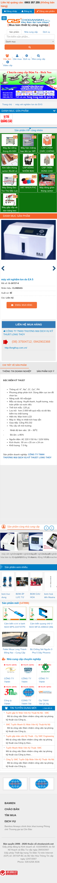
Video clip (7, 65)
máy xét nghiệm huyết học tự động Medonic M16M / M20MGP (25, 556)
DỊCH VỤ (10, 821)
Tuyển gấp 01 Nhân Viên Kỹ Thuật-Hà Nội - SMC (27, 713)
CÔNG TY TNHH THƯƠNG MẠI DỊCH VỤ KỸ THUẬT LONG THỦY (28, 333)
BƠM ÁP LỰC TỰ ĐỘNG (20, 596)
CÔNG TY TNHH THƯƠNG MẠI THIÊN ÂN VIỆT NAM (9, 680)
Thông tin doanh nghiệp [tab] (16, 371)
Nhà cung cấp (38, 59)
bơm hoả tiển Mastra (49, 595)
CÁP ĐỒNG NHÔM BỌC (28, 169)
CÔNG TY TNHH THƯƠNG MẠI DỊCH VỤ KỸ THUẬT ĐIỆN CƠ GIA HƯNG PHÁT (45, 680)
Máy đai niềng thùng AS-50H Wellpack (9, 150)
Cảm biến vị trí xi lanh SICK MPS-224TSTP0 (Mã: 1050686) (14, 625)
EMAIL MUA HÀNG (22, 305)
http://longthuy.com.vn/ (15, 347)
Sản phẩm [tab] (14, 32)
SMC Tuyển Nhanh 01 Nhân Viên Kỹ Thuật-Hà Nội (28, 724)
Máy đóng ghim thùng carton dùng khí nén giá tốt (47, 189)
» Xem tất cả (47, 708)
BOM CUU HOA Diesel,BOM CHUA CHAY (36, 596)
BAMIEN (10, 803)
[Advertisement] (28, 493)
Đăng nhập (11, 11)
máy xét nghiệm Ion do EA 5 (28, 104)
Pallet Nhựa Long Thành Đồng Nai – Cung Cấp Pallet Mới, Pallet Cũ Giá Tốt (14, 651)
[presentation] (46, 528)
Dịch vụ (26, 59)
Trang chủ (7, 104)
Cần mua (17, 59)
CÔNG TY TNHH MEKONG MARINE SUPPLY (26, 680)
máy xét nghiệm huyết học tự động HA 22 (40, 555)
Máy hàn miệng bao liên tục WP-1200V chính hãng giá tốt (28, 150)
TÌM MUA (10, 815)
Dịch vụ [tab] (46, 32)
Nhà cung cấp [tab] (31, 32)
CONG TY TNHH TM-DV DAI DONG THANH (26, 702)
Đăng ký (28, 11)
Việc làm (7, 59)
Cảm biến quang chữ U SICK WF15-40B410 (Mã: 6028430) (41, 625)
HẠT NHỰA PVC (28, 187)
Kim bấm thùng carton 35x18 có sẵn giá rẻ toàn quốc (9, 169)
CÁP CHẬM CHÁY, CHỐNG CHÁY (47, 150)
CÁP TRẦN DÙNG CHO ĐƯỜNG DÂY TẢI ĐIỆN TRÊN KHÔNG (47, 169)
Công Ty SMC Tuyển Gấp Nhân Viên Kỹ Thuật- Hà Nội (30, 759)
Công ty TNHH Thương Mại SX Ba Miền (10, 702)
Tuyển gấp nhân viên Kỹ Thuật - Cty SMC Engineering (30, 736)
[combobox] (30, 41)
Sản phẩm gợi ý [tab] (45, 371)
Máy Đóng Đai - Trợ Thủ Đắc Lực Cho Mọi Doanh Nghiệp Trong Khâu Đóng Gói (9, 189)
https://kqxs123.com (43, 866)
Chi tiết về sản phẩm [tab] (14, 365)
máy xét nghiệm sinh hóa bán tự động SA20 (11, 555)
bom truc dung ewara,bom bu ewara (7, 596)
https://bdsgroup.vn (24, 866)
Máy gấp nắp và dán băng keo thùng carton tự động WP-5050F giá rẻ (9, 209)
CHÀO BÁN (12, 809)
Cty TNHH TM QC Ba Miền (44, 702)
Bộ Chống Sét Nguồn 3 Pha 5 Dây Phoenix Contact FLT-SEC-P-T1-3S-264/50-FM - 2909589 (41, 651)
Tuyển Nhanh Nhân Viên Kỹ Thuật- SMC (24, 748)
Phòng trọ (8, 866)
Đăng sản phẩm (47, 11)
